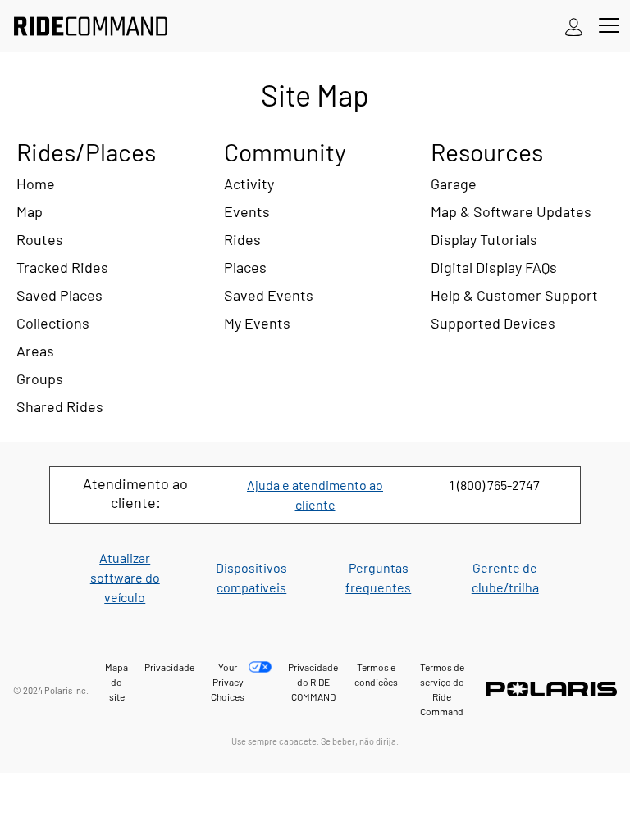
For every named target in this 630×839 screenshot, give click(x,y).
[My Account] (574, 26)
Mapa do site (116, 681)
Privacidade (169, 667)
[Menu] (609, 26)
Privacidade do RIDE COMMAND (313, 681)
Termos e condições (376, 674)
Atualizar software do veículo (125, 577)
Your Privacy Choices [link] (227, 681)
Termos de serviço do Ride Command (442, 689)
